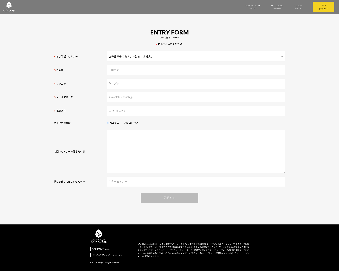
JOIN (323, 7)
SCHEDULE (277, 7)
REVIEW (298, 7)
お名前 (59, 70)
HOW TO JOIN (252, 7)
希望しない (132, 123)
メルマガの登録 (62, 123)
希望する (114, 123)
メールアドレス (64, 97)
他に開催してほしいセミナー (69, 181)
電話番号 (61, 110)
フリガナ (61, 83)
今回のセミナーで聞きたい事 (69, 151)
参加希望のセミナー (67, 56)
